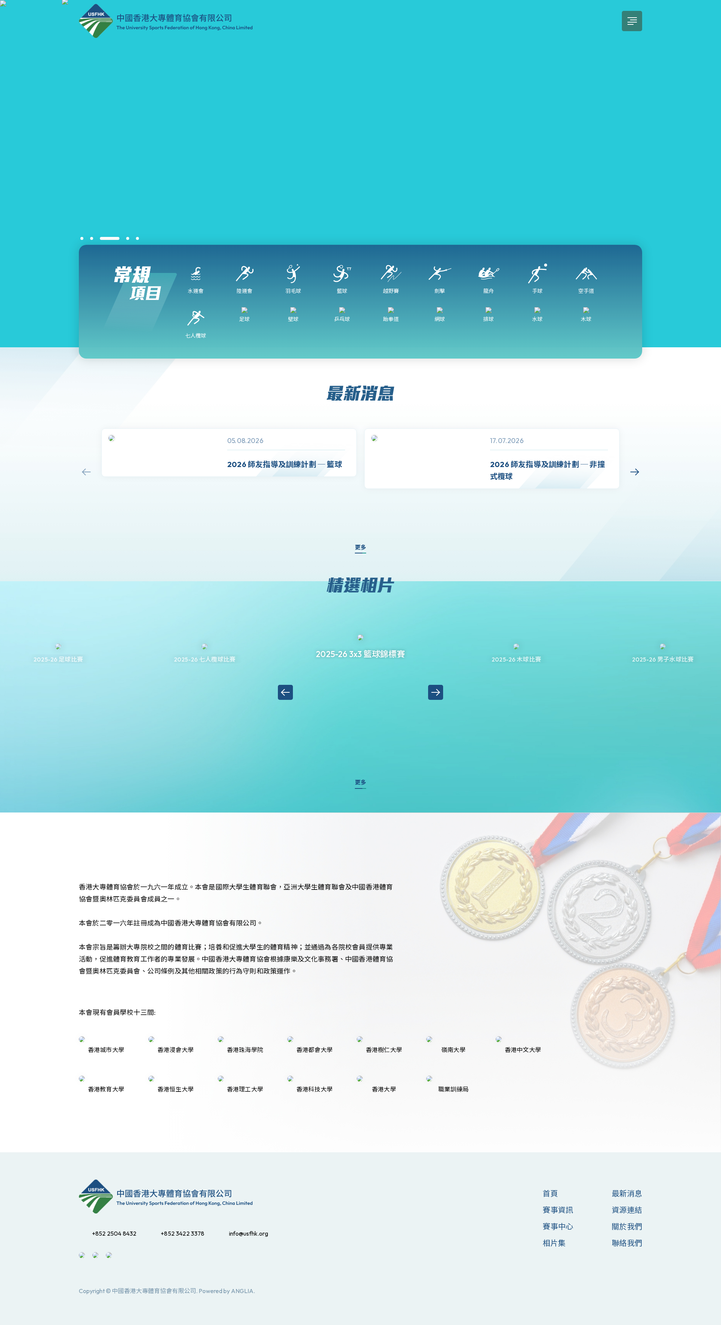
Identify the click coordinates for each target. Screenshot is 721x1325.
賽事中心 (558, 1226)
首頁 (550, 1193)
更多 (360, 547)
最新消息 (627, 1193)
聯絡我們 (627, 1243)
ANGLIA (242, 1291)
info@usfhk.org (248, 1233)
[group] (229, 452)
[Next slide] (634, 471)
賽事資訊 (558, 1210)
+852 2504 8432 (114, 1233)
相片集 (554, 1243)
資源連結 (627, 1210)
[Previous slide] (86, 471)
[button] (81, 238)
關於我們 (627, 1226)
